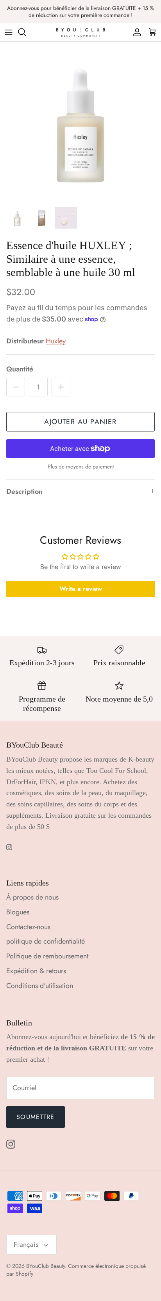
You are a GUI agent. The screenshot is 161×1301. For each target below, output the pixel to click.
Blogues (17, 912)
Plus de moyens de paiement (81, 466)
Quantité (19, 369)
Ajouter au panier (80, 422)
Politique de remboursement (47, 956)
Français (26, 1244)
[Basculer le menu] (8, 32)
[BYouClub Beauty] (80, 32)
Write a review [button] (80, 588)
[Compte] (135, 32)
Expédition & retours (36, 971)
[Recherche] (25, 32)
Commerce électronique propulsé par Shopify (76, 1270)
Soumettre (35, 1116)
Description (24, 491)
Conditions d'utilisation (39, 986)
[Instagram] (9, 847)
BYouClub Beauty (45, 1266)
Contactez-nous (28, 927)
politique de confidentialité (45, 941)
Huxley (56, 341)
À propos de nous (32, 897)
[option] (80, 122)
